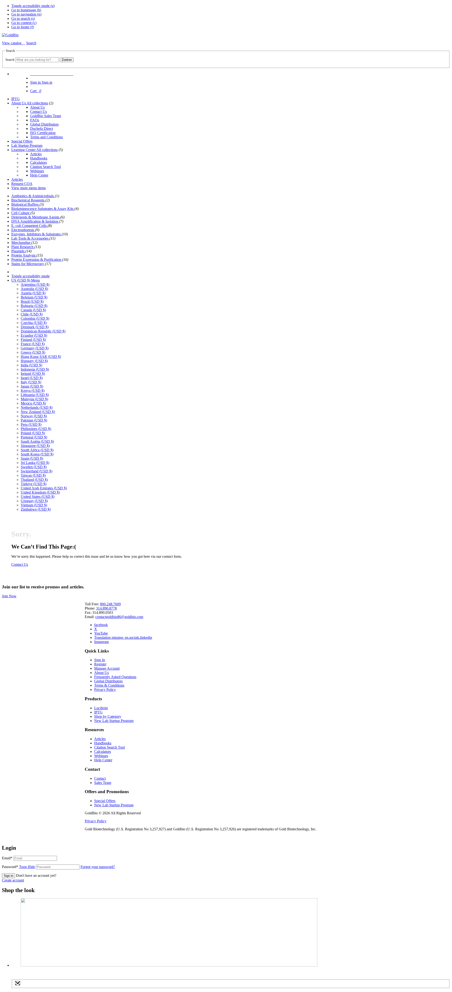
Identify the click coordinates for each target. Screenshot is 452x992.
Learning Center (23, 150)
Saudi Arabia (37, 441)
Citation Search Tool (45, 167)
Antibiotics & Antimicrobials (33, 196)
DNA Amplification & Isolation (35, 221)
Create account (13, 880)
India (31, 365)
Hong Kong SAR (41, 357)
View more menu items (28, 188)
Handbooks (38, 158)
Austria (33, 293)
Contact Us (38, 112)
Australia (34, 289)
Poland (33, 433)
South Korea (37, 454)
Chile (32, 314)
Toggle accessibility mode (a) (33, 6)
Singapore (35, 446)
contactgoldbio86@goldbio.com (119, 617)
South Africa (37, 450)
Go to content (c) (23, 23)
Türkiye (33, 484)
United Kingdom (40, 492)
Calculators (38, 162)
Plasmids (18, 251)
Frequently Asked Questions (115, 677)
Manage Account (107, 668)
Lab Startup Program (26, 145)
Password (18, 867)
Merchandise (21, 243)
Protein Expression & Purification (36, 260)
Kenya (32, 391)
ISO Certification (43, 133)
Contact (100, 778)
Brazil (32, 301)
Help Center (39, 175)
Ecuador (34, 335)
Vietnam (34, 505)
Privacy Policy (105, 690)
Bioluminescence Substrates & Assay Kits (42, 209)
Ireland (33, 374)
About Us (19, 103)
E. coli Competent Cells (29, 226)
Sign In (99, 660)
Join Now (9, 596)
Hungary (34, 361)
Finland (33, 340)
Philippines (36, 429)
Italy (31, 382)
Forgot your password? (98, 867)
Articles (36, 154)
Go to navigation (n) (26, 14)
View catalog (12, 43)
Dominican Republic (43, 331)
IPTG (15, 99)
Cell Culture (20, 213)
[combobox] (37, 59)
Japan (32, 386)
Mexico (33, 403)
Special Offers (21, 141)
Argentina (35, 285)
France (33, 344)
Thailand (34, 480)
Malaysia (34, 399)
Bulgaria (34, 306)
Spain (32, 458)
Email (7, 858)
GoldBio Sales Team (45, 116)
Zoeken (67, 59)
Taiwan (33, 475)
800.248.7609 (110, 604)
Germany (34, 348)
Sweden (34, 467)
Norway (34, 416)
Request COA (21, 184)
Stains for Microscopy (28, 264)
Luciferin (101, 708)
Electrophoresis (23, 230)
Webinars (37, 171)
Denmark (34, 327)
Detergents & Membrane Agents (35, 217)
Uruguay (34, 501)
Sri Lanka (35, 463)
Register (100, 664)
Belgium (34, 297)
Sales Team (102, 783)
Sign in (8, 875)
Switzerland (36, 471)
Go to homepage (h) (26, 10)
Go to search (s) (23, 18)
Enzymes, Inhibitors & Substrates (36, 234)
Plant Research (22, 247)
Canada (33, 310)
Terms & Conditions (109, 685)
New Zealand (38, 412)
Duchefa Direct (41, 129)
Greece (33, 352)
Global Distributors (44, 124)
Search (9, 59)
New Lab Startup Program (113, 721)
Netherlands (36, 408)
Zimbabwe (36, 509)
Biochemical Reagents (28, 200)
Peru (31, 424)
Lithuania (35, 395)
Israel (32, 378)
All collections (37, 103)
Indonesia (35, 369)
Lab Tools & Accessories (30, 238)
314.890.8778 (106, 608)
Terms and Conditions (46, 137)
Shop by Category (107, 716)
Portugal (34, 437)
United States (37, 497)
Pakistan (34, 420)
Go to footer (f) (22, 27)
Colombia (35, 318)
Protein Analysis (23, 255)
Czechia (34, 323)
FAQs (34, 120)
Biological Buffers (25, 204)
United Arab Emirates (44, 488)
